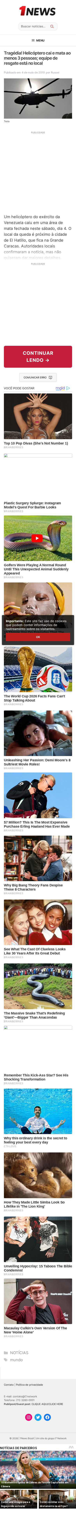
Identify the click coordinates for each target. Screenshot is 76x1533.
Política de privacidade (29, 1384)
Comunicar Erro (35, 377)
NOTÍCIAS (19, 1352)
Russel (55, 72)
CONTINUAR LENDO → (38, 356)
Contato (9, 1384)
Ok (38, 637)
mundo (16, 1359)
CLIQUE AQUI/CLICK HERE (47, 1404)
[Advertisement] (38, 172)
